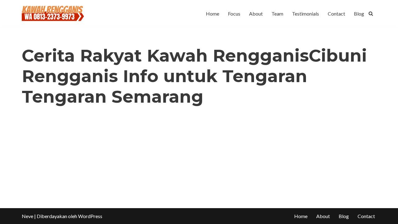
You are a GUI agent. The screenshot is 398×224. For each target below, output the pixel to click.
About (256, 13)
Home (212, 13)
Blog (359, 13)
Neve (27, 216)
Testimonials (305, 13)
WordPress (90, 216)
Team (277, 13)
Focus (234, 13)
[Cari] (370, 13)
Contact (336, 13)
